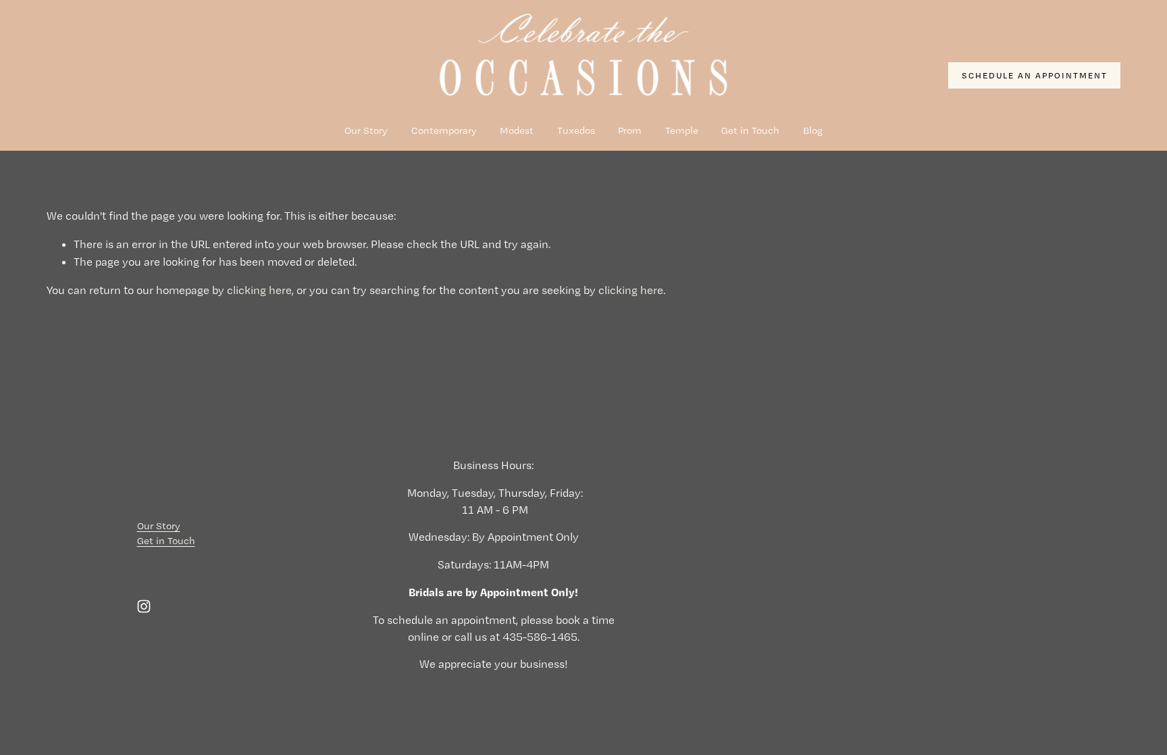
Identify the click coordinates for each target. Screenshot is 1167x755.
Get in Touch (750, 130)
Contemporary (444, 130)
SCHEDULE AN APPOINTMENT (1035, 75)
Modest (517, 130)
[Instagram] (144, 606)
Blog (813, 130)
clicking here (259, 290)
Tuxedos (576, 130)
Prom (630, 130)
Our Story (366, 130)
